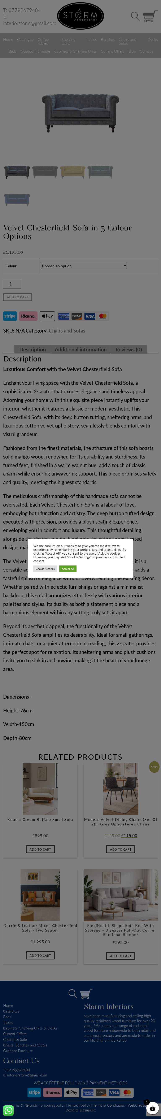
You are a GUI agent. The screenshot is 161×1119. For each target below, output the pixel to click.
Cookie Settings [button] (45, 569)
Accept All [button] (68, 569)
